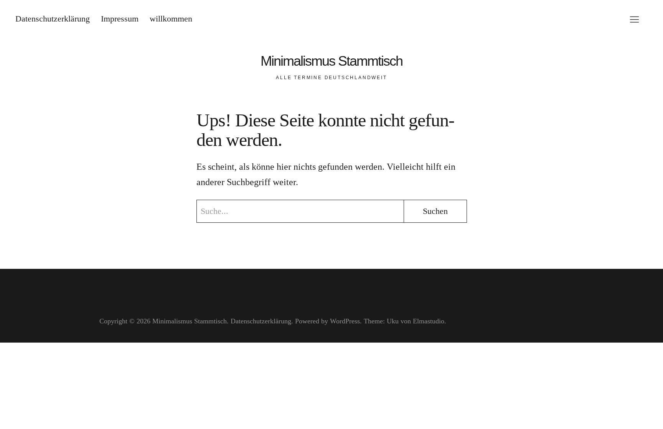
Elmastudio (428, 321)
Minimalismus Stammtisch (331, 61)
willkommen (171, 18)
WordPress (345, 321)
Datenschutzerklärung (52, 18)
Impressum (120, 18)
